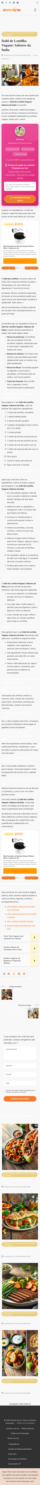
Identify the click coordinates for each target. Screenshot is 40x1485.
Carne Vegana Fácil (9, 1320)
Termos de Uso (13, 1438)
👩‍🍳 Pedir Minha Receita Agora (20, 199)
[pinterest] (24, 973)
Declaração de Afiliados (17, 1459)
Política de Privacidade (20, 1433)
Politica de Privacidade (26, 1423)
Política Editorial (27, 1428)
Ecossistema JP (14, 1464)
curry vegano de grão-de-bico (20, 921)
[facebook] (8, 973)
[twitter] (13, 973)
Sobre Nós (12, 1454)
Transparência (13, 1444)
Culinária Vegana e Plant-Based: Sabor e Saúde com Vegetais (18, 34)
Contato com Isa (12, 1428)
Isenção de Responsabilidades (20, 1449)
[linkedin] (19, 973)
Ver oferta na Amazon (19, 261)
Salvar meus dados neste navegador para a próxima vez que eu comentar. (20, 1091)
